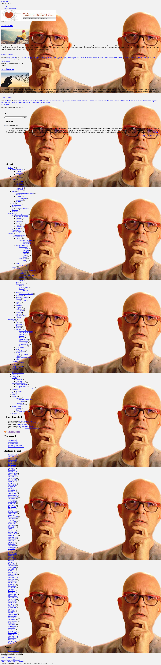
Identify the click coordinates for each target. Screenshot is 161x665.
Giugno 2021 (12, 505)
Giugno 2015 (12, 624)
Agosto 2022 (12, 481)
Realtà (9, 102)
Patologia (14, 393)
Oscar (25, 342)
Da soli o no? (7, 25)
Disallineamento (24, 287)
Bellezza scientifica (17, 169)
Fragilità (21, 277)
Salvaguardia (19, 188)
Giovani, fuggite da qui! (25, 421)
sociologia (32, 102)
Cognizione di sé (17, 237)
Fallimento (15, 361)
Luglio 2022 (11, 483)
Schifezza (22, 401)
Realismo (18, 218)
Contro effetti (19, 181)
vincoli (77, 59)
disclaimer (4, 656)
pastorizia (127, 57)
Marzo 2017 (11, 591)
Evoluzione (11, 319)
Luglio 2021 (11, 503)
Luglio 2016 (11, 604)
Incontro (21, 336)
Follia (17, 304)
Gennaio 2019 (12, 554)
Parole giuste (27, 243)
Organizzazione (16, 205)
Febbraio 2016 (12, 612)
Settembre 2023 (12, 460)
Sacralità (18, 196)
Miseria (8, 101)
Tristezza (22, 405)
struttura (37, 102)
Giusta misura (20, 347)
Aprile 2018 (11, 569)
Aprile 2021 (11, 508)
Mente (131, 101)
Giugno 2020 (12, 525)
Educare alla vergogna (26, 331)
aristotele (39, 101)
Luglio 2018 (11, 564)
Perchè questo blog (10, 8)
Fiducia (21, 273)
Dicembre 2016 (12, 596)
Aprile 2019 (11, 549)
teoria (68, 59)
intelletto (122, 101)
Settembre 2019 (12, 540)
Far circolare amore (28, 275)
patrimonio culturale (136, 57)
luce (127, 101)
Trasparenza (19, 189)
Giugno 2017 (12, 586)
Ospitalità (22, 337)
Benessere (11, 213)
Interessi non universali (18, 383)
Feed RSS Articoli (6, 661)
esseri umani (81, 57)
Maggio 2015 (12, 626)
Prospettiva (22, 186)
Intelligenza (19, 309)
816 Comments (5, 61)
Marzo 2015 (11, 629)
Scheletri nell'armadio (25, 399)
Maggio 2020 (12, 527)
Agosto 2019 (12, 542)
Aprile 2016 (11, 609)
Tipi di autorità (12, 440)
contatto (73, 101)
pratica (16, 59)
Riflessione (22, 258)
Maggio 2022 (12, 486)
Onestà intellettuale (25, 354)
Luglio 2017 (11, 584)
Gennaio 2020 (12, 534)
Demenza (18, 292)
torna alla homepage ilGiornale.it (10, 660)
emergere (100, 101)
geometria (116, 101)
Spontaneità (15, 211)
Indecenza (19, 379)
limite (101, 57)
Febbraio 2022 (12, 492)
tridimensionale (45, 102)
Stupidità (25, 290)
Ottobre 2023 (12, 458)
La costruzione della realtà (16, 447)
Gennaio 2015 (12, 633)
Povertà (14, 396)
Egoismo (18, 299)
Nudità (14, 203)
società (51, 59)
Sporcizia (14, 413)
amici (19, 101)
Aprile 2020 (11, 528)
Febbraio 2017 (12, 592)
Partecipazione (16, 230)
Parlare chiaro (27, 242)
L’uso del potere (13, 443)
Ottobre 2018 (12, 559)
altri (16, 101)
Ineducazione (19, 381)
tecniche (63, 59)
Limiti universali (20, 262)
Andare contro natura (18, 373)
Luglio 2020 (11, 523)
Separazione (19, 200)
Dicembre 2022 (12, 475)
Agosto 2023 (12, 461)
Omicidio (18, 391)
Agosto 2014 (12, 641)
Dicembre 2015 (12, 616)
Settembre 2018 (12, 560)
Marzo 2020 (11, 530)
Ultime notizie (13, 432)
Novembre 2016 (13, 597)
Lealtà (14, 176)
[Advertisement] (18, 149)
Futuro (14, 364)
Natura (14, 191)
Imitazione (19, 305)
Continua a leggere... (7, 54)
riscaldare (21, 102)
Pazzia (25, 279)
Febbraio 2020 (12, 532)
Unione (18, 201)
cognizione (60, 57)
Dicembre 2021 (12, 495)
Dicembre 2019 (12, 535)
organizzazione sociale (110, 57)
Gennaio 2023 (12, 473)
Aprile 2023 (11, 468)
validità (72, 59)
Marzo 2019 (11, 550)
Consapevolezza (11, 57)
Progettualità (19, 184)
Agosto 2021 (12, 502)
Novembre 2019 (13, 537)
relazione (14, 102)
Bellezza (10, 168)
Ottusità (21, 289)
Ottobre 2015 (12, 619)
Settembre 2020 (12, 520)
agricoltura (23, 57)
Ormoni (18, 195)
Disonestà (18, 183)
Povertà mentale (16, 406)
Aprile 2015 (11, 628)
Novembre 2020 (13, 517)
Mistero (21, 280)
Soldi (17, 359)
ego (96, 101)
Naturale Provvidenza (22, 216)
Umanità (14, 369)
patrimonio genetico (149, 57)
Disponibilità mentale (22, 297)
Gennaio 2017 (12, 594)
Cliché (17, 322)
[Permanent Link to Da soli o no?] (15, 43)
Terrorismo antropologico (26, 388)
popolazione (10, 59)
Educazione (19, 329)
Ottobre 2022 (12, 478)
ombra (135, 101)
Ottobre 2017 (12, 579)
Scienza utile (19, 173)
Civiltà (14, 321)
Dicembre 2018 (12, 555)
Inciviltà (14, 378)
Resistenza (19, 221)
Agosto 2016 (12, 602)
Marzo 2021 (11, 510)
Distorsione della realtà (26, 294)
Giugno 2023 (12, 465)
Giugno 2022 (12, 485)
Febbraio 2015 (12, 631)
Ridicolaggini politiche (22, 411)
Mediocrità (19, 312)
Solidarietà (15, 210)
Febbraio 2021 (12, 512)
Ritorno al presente (24, 265)
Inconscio (18, 307)
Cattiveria (15, 376)
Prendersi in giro (17, 231)
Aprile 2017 (11, 589)
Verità (25, 257)
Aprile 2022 (11, 488)
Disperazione (19, 295)
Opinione (26, 255)
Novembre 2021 (13, 497)
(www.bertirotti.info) (153, 132)
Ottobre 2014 (12, 638)
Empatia (18, 302)
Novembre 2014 (13, 636)
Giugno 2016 (12, 606)
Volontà (21, 310)
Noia (17, 410)
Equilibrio (22, 334)
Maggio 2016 (12, 607)
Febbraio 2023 (12, 471)
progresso (22, 59)
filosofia (106, 101)
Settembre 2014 (12, 639)
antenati (29, 57)
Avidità (14, 374)
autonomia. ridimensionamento (52, 101)
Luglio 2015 (11, 623)
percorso (3, 59)
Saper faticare (20, 223)
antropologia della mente (40, 57)
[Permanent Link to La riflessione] (15, 86)
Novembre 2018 (13, 557)
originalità (155, 101)
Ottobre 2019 (12, 539)
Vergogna (18, 317)
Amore (18, 268)
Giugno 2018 (12, 565)
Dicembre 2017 (12, 576)
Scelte (17, 225)
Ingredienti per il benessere (20, 215)
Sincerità (18, 178)
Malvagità (15, 389)
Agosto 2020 (12, 522)
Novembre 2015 (13, 618)
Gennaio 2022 (12, 493)
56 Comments (5, 104)
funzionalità (88, 57)
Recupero (18, 220)
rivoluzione (45, 59)
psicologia (4, 102)
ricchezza (38, 59)
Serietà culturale (20, 226)
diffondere (73, 57)
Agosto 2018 (12, 562)
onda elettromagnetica (144, 101)
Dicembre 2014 (12, 634)
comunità (67, 57)
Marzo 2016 (11, 611)
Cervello (10, 233)
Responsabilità (23, 339)
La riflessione (7, 69)
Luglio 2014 (11, 643)
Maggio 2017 (12, 587)
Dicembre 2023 (12, 455)
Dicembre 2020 (12, 515)
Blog (5, 6)
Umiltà (18, 228)
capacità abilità (52, 57)
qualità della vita (30, 59)
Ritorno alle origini (17, 366)
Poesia (14, 206)
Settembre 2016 (12, 601)
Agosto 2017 (12, 582)
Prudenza (18, 314)
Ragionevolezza (20, 315)
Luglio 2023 (11, 463)
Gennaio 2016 (12, 614)
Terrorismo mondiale (22, 386)
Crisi (20, 285)
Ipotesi (25, 253)
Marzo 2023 (11, 470)
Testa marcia (23, 346)
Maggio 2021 (12, 507)
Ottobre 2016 (12, 599)
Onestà (18, 352)
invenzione (96, 57)
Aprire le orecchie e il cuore (27, 270)
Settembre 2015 (12, 621)
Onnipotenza (23, 198)
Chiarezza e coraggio (25, 240)
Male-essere (11, 371)
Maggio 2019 (12, 547)
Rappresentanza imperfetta (23, 357)
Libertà (14, 179)
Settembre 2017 (12, 581)
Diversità (91, 101)
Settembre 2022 (12, 480)
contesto (79, 101)
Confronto (19, 324)
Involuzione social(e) (22, 384)
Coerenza (18, 238)
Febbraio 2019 (12, 552)
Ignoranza (26, 250)
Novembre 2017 (13, 577)
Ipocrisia (18, 408)
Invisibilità (26, 252)
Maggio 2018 (12, 567)
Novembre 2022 (13, 476)
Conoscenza (23, 247)
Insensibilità (22, 300)
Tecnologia (19, 174)
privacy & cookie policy (8, 657)
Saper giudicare (24, 344)
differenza (85, 101)
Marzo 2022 (11, 490)
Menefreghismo (20, 351)
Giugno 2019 (12, 545)
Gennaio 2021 (12, 513)
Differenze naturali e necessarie (25, 193)
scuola (26, 102)
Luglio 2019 (11, 544)
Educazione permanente (26, 332)
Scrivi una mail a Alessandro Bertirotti (148, 135)
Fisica (111, 101)
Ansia (17, 282)
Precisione (19, 171)
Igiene (17, 349)
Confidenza (22, 272)
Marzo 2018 (11, 570)
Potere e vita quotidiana (15, 445)
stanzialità (57, 59)
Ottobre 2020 (12, 518)
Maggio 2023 (12, 466)
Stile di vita (15, 368)
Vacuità (25, 260)
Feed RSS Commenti (18, 661)
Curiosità (25, 248)
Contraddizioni (20, 284)
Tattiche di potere (13, 442)
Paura (13, 394)
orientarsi (120, 57)
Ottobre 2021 (12, 498)
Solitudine (19, 403)
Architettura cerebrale (18, 235)
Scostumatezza (20, 363)
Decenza (18, 326)
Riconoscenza (23, 341)
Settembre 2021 (12, 500)
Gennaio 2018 (12, 574)
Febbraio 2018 (12, 572)
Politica (18, 356)
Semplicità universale (22, 208)
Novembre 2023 (13, 456)
